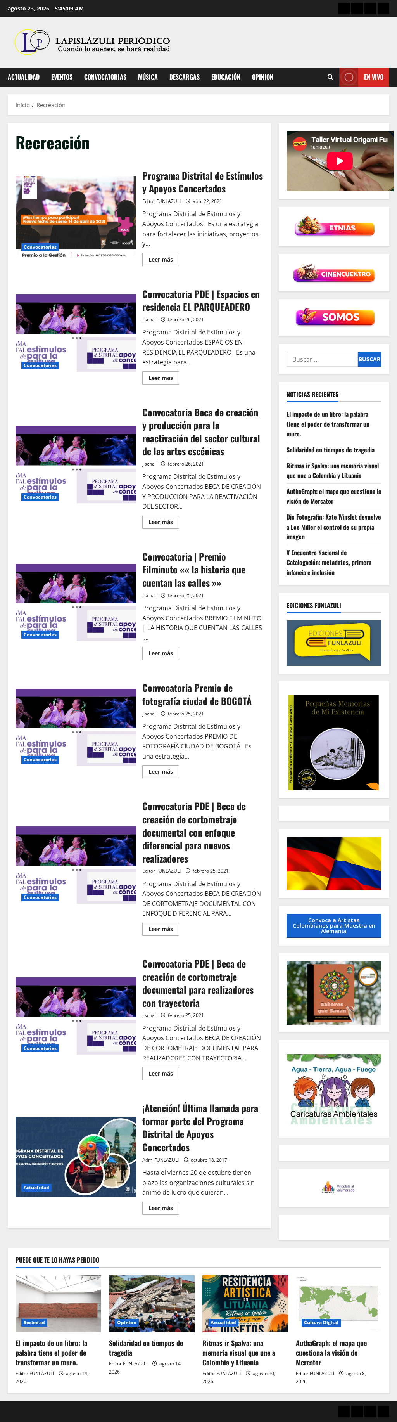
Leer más (163, 260)
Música (148, 76)
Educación (225, 76)
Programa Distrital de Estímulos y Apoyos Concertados (76, 216)
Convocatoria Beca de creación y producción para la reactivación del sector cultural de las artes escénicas (76, 466)
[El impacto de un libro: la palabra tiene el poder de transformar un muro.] (58, 1303)
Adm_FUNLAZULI (160, 1160)
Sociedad (34, 1322)
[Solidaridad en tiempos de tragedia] (152, 1303)
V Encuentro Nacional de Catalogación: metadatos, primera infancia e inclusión (329, 562)
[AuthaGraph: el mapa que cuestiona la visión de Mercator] (338, 1303)
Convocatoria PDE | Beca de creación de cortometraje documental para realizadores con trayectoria (76, 1017)
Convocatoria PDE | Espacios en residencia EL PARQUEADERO (76, 334)
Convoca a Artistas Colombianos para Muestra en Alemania (334, 925)
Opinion (262, 76)
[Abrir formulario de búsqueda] (330, 77)
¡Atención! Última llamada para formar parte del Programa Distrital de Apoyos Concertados (76, 1157)
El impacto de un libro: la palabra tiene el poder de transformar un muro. (328, 423)
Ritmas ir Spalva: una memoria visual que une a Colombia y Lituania (333, 470)
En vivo (373, 76)
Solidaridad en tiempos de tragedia (331, 449)
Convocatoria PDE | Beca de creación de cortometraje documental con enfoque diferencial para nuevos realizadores (76, 866)
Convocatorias (105, 76)
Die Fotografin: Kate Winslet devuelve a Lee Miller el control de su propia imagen (334, 526)
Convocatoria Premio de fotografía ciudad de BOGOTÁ (76, 729)
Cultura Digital (321, 1322)
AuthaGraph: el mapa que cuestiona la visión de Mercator (331, 1352)
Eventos (61, 76)
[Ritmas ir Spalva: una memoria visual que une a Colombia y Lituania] (245, 1303)
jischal (149, 319)
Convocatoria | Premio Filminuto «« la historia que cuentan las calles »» (76, 604)
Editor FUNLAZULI (161, 201)
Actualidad (24, 76)
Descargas (184, 76)
